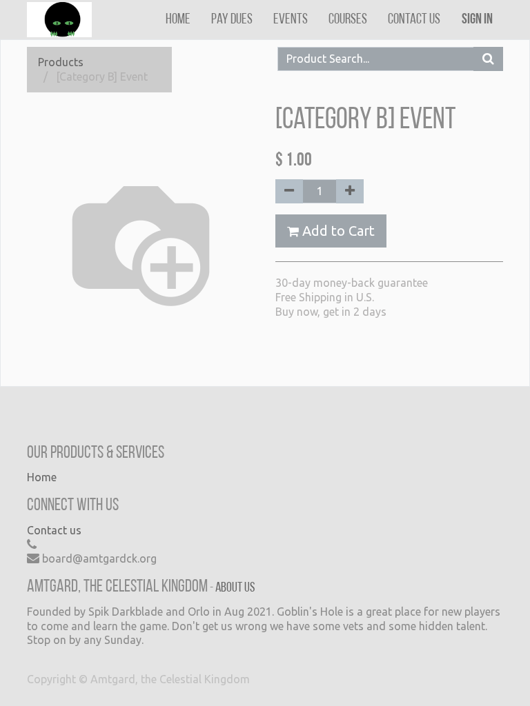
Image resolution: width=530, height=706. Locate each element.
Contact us (54, 530)
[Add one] (350, 191)
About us (235, 588)
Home (42, 477)
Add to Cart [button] (337, 231)
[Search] (488, 59)
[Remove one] (289, 191)
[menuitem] (178, 19)
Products (61, 62)
